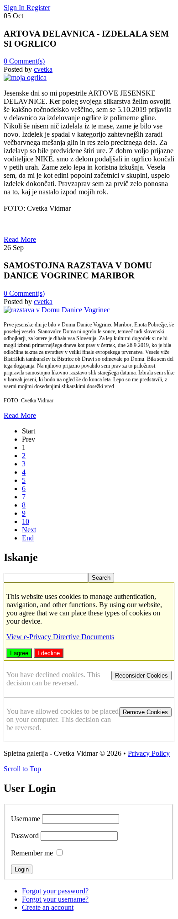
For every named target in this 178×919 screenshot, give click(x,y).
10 (25, 521)
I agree (19, 653)
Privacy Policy (149, 753)
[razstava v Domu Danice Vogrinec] (57, 310)
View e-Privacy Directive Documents (60, 637)
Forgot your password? (55, 891)
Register (38, 7)
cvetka (43, 69)
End (28, 538)
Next (29, 530)
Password (25, 835)
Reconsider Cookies (141, 675)
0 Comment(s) (24, 61)
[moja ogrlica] (25, 77)
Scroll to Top (22, 769)
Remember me (32, 853)
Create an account (47, 907)
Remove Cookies (145, 712)
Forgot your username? (55, 899)
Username (25, 819)
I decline (48, 653)
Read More (20, 239)
